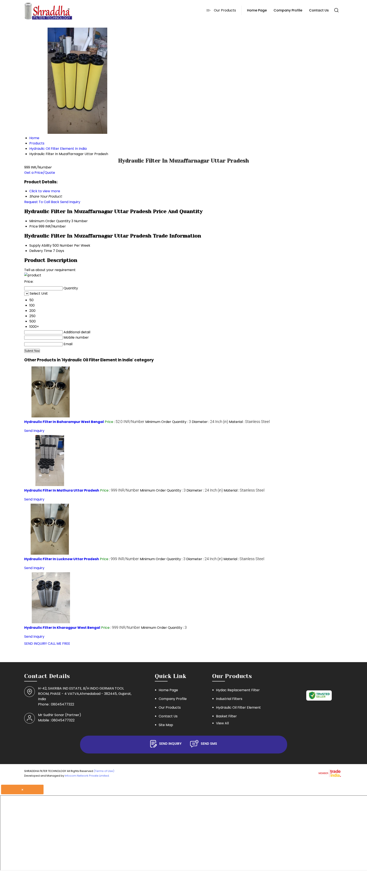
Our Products (225, 10)
